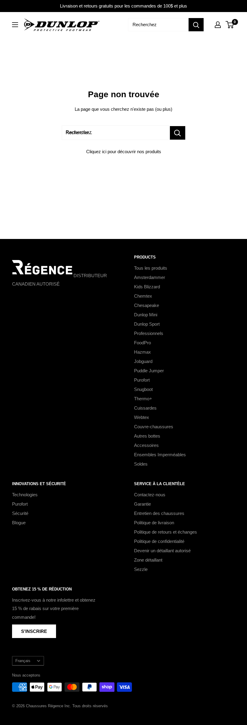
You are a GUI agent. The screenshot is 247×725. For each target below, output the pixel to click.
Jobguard (143, 361)
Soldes (141, 463)
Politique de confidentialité (159, 541)
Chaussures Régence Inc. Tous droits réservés (67, 706)
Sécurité (20, 513)
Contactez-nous (149, 494)
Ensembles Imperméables (160, 454)
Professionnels (148, 333)
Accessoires (146, 445)
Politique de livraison (154, 522)
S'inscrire (34, 631)
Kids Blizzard (147, 286)
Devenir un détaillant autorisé (162, 550)
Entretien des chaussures (159, 513)
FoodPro (142, 342)
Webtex (141, 417)
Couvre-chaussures (153, 426)
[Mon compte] (218, 24)
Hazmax (142, 352)
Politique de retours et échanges (165, 531)
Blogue (19, 522)
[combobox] (158, 24)
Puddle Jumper (149, 370)
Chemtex (143, 296)
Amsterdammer (149, 277)
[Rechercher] (196, 24)
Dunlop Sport (147, 324)
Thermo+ (143, 398)
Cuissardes (145, 408)
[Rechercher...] (177, 133)
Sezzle (141, 569)
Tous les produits (150, 268)
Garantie (142, 504)
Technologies (25, 494)
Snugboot (143, 389)
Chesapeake (146, 305)
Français (22, 660)
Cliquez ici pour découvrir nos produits (123, 151)
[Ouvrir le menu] (15, 24)
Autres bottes (147, 435)
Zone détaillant (148, 559)
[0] (230, 24)
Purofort (142, 380)
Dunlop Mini (145, 314)
